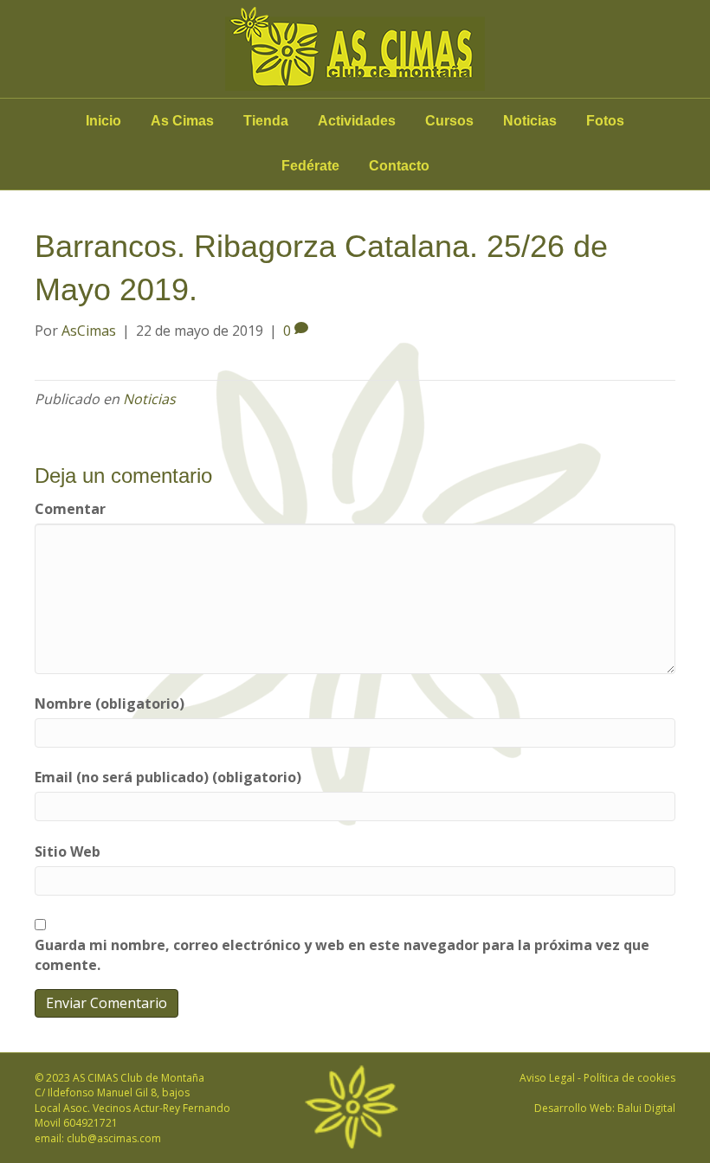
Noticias (530, 120)
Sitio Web (67, 851)
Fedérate (310, 165)
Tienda (265, 120)
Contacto (399, 165)
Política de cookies (629, 1077)
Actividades (357, 120)
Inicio (103, 120)
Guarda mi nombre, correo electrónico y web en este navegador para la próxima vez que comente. (342, 954)
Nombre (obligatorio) (109, 703)
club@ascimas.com (114, 1138)
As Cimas (182, 120)
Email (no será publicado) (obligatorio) (168, 777)
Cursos (449, 120)
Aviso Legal (547, 1077)
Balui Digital (646, 1108)
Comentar (70, 508)
